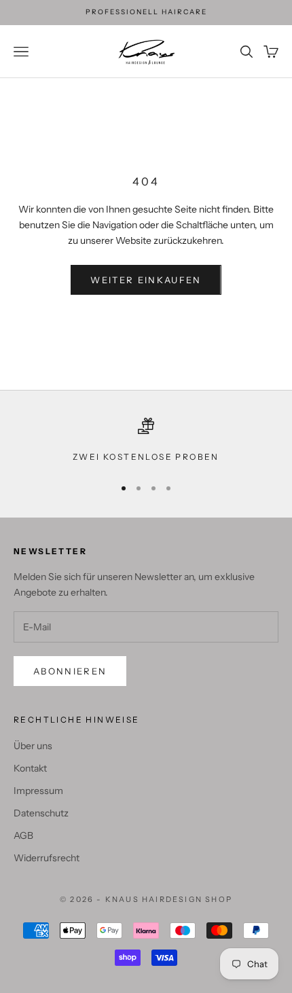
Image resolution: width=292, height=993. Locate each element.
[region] (146, 441)
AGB (23, 835)
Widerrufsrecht (46, 858)
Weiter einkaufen (145, 279)
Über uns (33, 746)
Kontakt (30, 768)
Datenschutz (41, 813)
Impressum (38, 790)
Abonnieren (70, 671)
